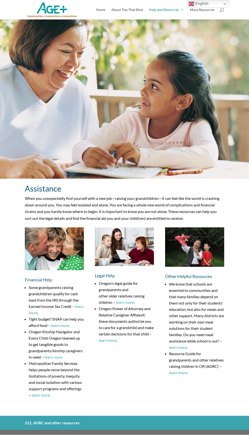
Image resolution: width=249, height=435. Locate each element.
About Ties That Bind (127, 10)
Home (100, 10)
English (201, 3)
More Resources (202, 10)
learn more (60, 325)
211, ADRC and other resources (52, 422)
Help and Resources (164, 10)
